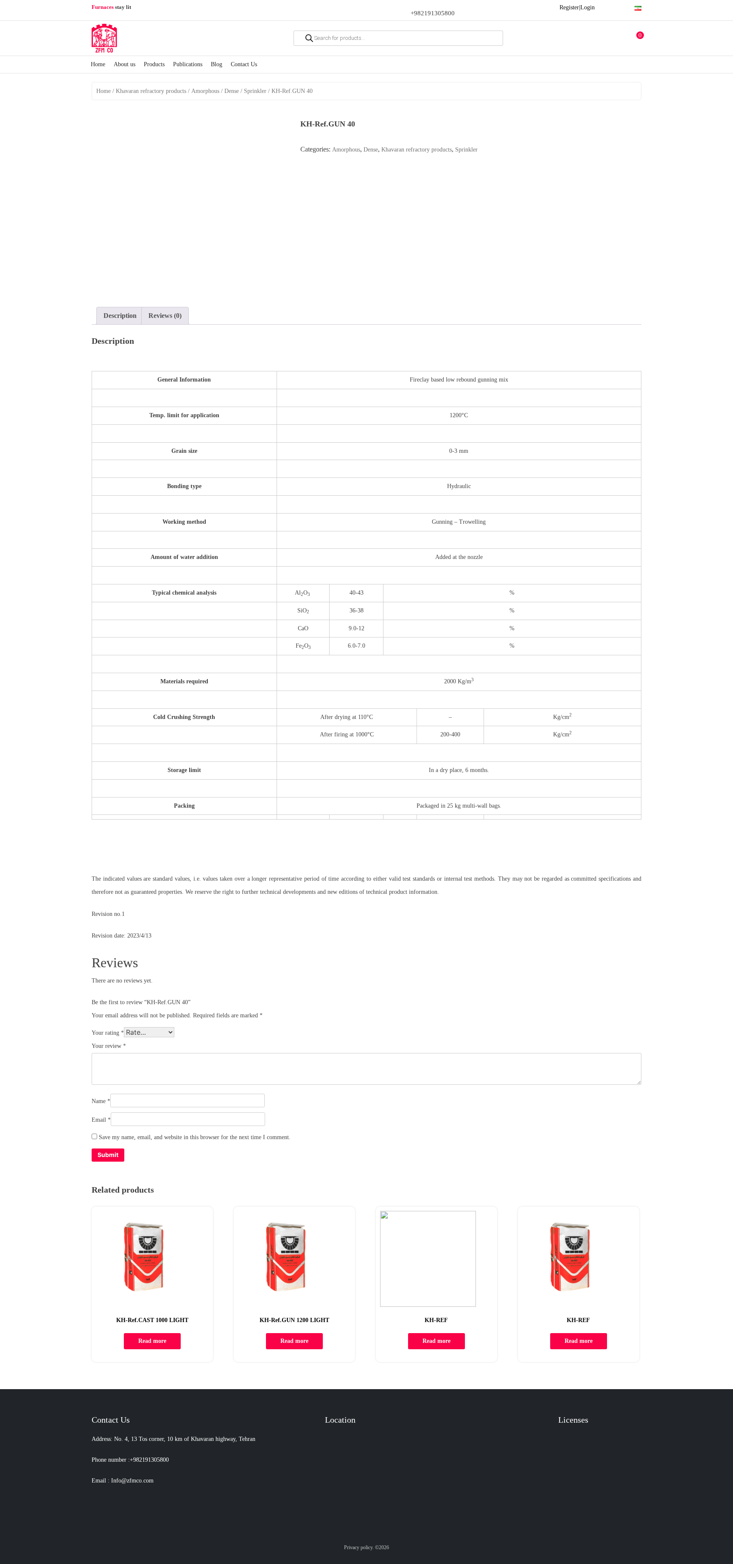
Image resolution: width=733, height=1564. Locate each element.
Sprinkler (255, 91)
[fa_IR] (638, 7)
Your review (109, 1046)
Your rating (108, 1033)
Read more (152, 1341)
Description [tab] (120, 315)
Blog (216, 64)
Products (154, 64)
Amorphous (205, 91)
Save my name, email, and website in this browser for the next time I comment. (195, 1137)
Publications (187, 64)
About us (124, 64)
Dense (231, 91)
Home (98, 64)
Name (101, 1101)
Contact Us (244, 64)
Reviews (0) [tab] (165, 315)
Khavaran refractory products (151, 91)
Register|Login (577, 7)
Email (101, 1120)
